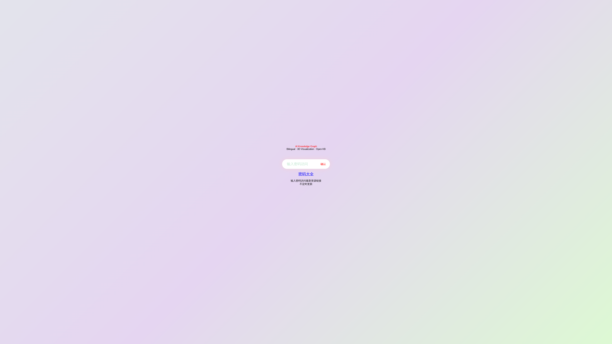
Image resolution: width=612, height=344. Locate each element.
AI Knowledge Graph (306, 146)
